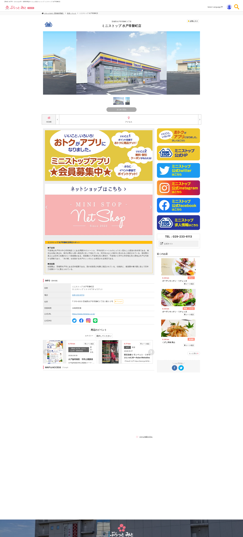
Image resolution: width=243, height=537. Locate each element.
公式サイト (168, 244)
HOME (49, 122)
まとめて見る (121, 109)
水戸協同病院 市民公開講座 (80, 359)
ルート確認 (90, 344)
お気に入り (193, 21)
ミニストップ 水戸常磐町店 (88, 13)
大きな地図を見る (146, 437)
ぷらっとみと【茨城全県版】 (54, 13)
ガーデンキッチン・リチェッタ (174, 281)
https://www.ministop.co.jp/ (83, 314)
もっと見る (193, 353)
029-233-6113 (78, 295)
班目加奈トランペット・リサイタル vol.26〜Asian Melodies (137, 356)
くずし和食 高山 (168, 342)
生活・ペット (71, 13)
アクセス (128, 122)
